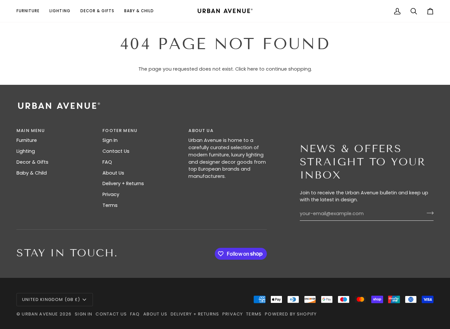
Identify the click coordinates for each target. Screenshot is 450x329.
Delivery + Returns (123, 183)
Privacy (110, 194)
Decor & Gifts (32, 162)
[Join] (428, 213)
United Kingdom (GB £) (51, 299)
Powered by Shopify (291, 314)
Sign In (110, 140)
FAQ (107, 162)
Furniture (26, 140)
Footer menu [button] (119, 130)
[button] (30, 11)
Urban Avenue (40, 314)
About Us (113, 173)
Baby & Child (31, 173)
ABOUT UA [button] (200, 130)
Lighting (25, 151)
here (252, 69)
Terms (110, 205)
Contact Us (115, 151)
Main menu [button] (30, 130)
